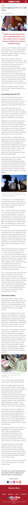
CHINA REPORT (13, 478)
